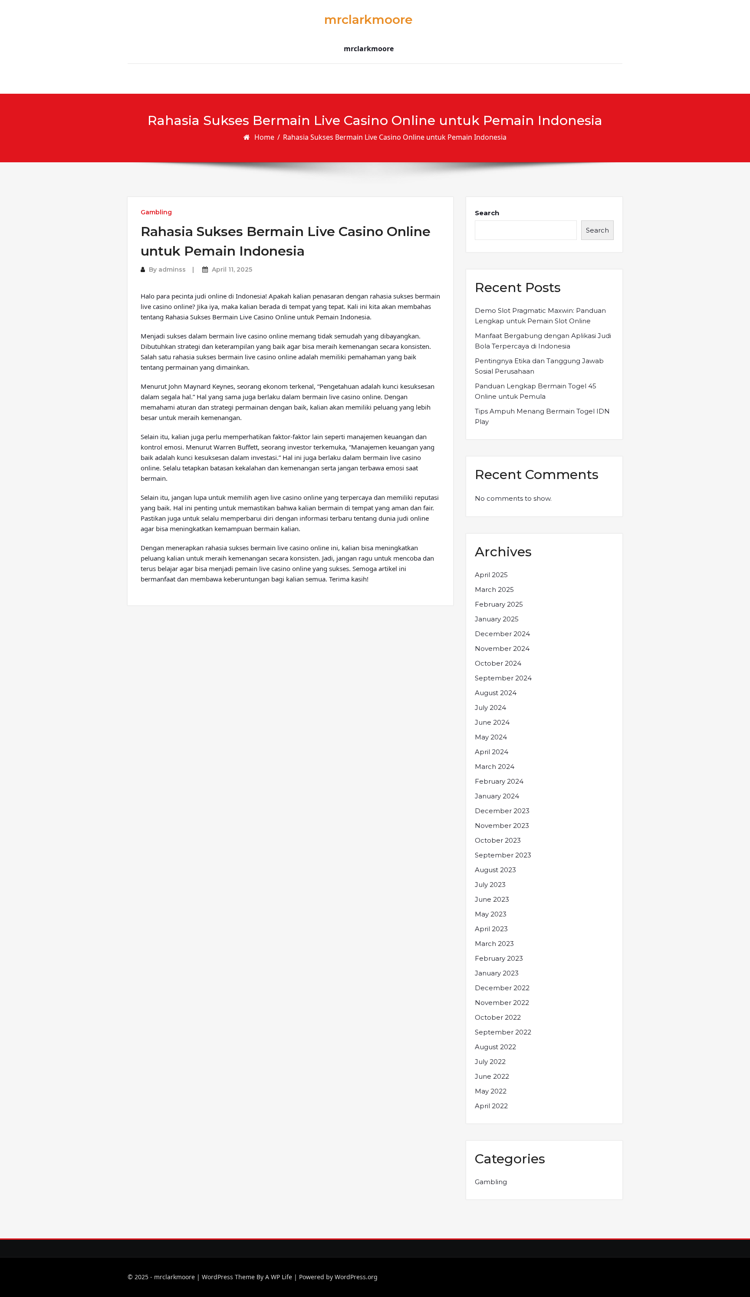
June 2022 (492, 1076)
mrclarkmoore (368, 19)
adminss (172, 269)
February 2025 (499, 604)
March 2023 (494, 943)
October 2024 (498, 663)
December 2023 (502, 811)
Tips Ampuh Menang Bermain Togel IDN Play (542, 416)
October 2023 (498, 840)
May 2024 (491, 737)
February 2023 (499, 958)
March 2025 (494, 589)
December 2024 (502, 634)
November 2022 (502, 1002)
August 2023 (495, 870)
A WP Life (278, 1277)
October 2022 (498, 1017)
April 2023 (491, 929)
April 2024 (491, 752)
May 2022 (491, 1091)
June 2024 (492, 722)
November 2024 (502, 648)
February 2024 (499, 781)
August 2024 (495, 693)
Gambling (156, 212)
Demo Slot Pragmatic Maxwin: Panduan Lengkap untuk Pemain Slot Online (540, 315)
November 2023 (502, 825)
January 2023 (497, 973)
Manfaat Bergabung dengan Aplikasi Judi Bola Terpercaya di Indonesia (543, 341)
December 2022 (502, 988)
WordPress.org (356, 1277)
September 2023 (503, 855)
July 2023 (490, 884)
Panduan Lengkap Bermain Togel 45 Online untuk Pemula (535, 391)
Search (487, 213)
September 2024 (503, 678)
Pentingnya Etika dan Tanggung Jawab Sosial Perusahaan (539, 366)
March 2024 (494, 766)
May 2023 (491, 914)
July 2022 (490, 1061)
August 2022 (495, 1047)
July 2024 (490, 707)
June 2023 (492, 899)
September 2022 (503, 1032)
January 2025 (497, 619)
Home (264, 137)
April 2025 (491, 575)
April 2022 (491, 1106)
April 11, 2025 (232, 269)
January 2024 (497, 796)
